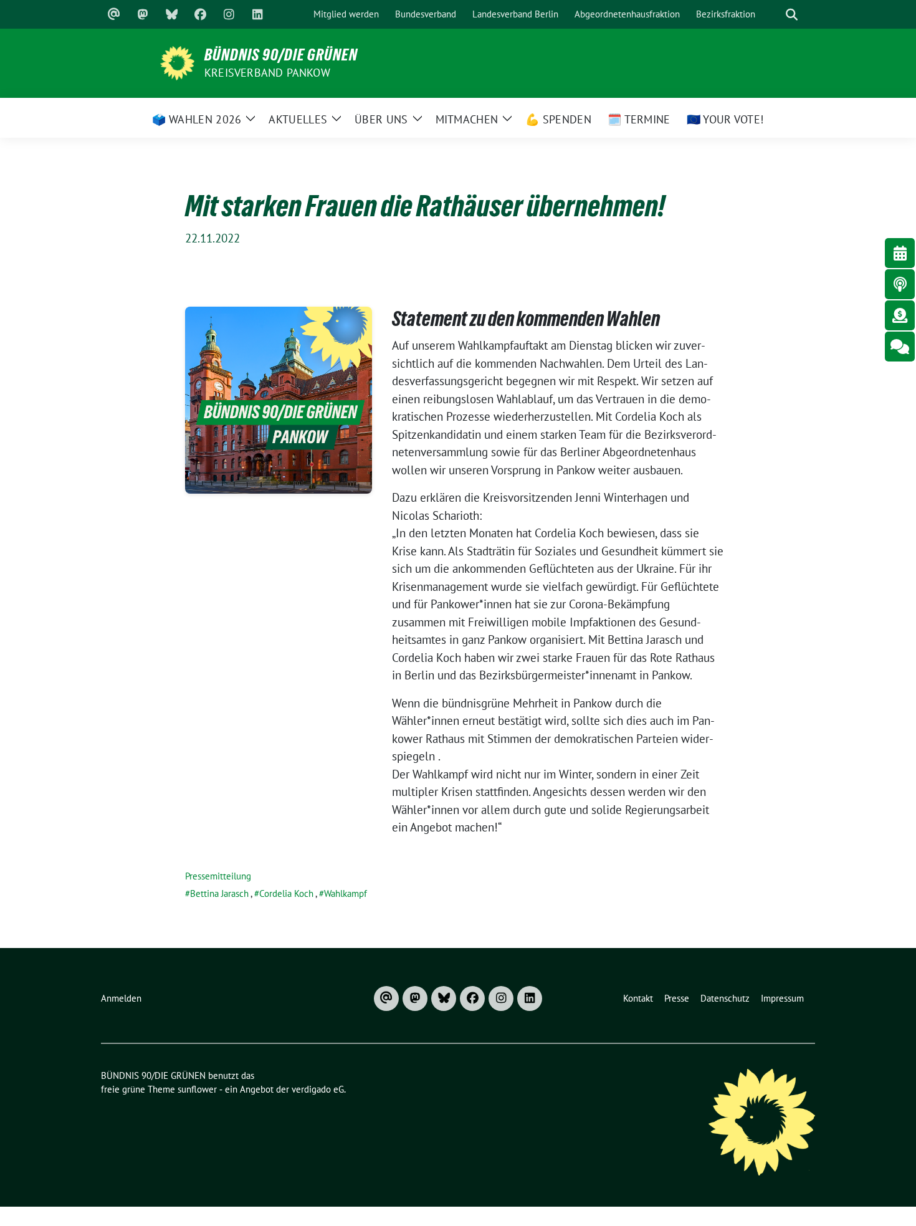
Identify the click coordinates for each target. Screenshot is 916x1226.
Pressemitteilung (218, 876)
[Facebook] (200, 14)
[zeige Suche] (791, 14)
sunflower (197, 1089)
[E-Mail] (114, 14)
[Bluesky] (171, 14)
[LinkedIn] (257, 14)
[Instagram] (228, 14)
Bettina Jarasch (219, 893)
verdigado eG (318, 1089)
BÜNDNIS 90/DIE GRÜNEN (281, 54)
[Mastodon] (142, 14)
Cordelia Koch (286, 893)
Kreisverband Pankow (267, 72)
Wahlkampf (345, 893)
